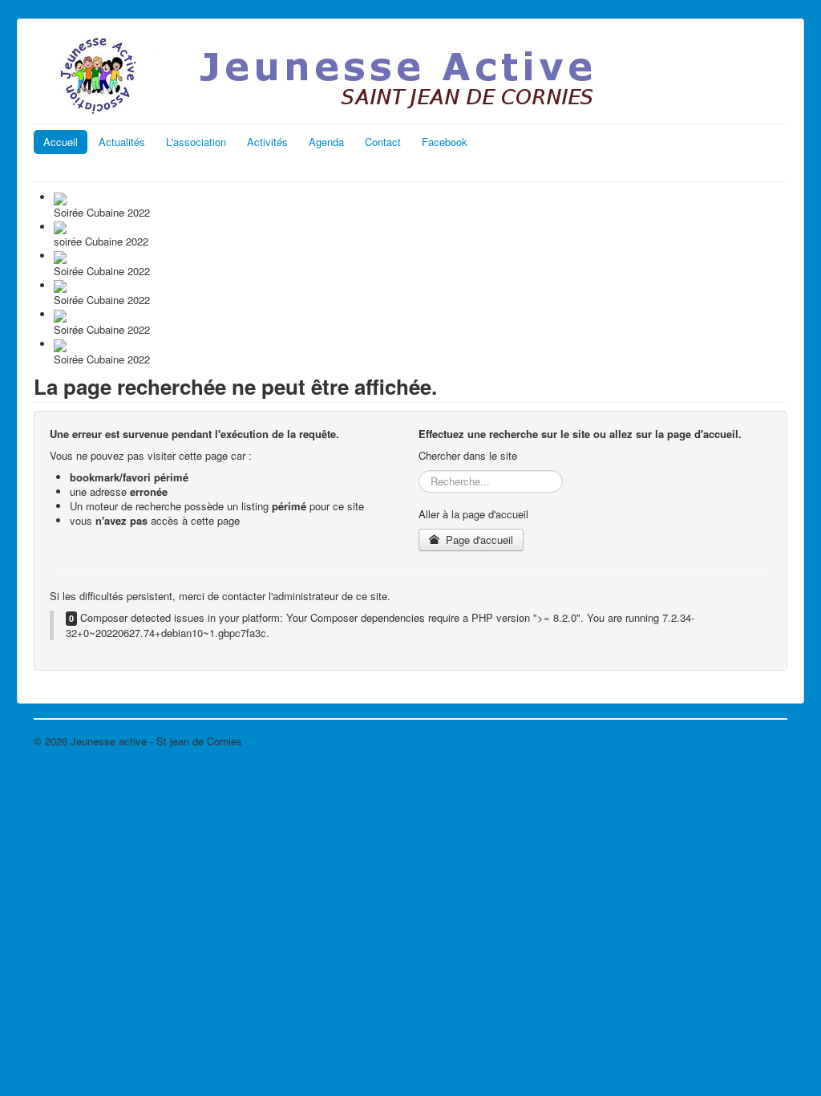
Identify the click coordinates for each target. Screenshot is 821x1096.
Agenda (326, 141)
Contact (383, 141)
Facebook (444, 141)
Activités (267, 141)
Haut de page (756, 741)
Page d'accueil (478, 539)
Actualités (122, 141)
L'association (196, 141)
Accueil (60, 141)
